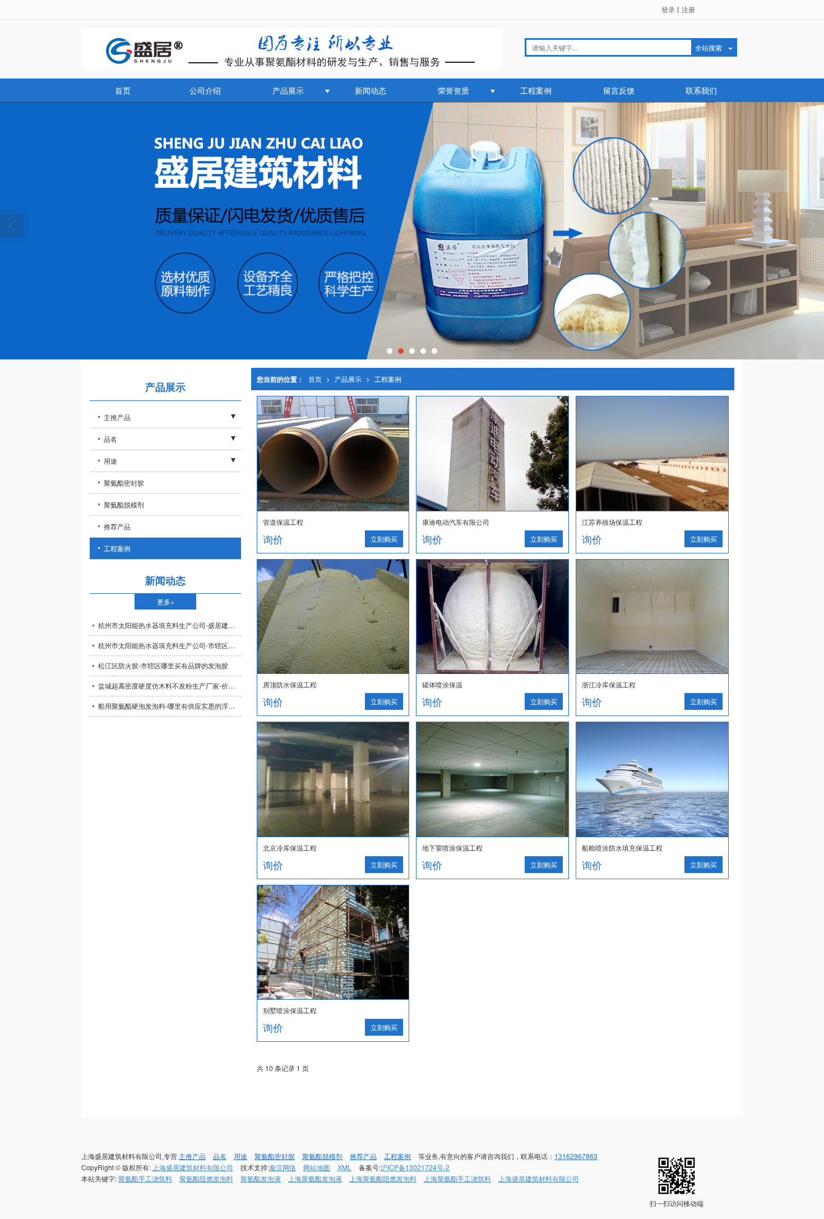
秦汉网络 (282, 1167)
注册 (688, 9)
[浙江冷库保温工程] (652, 617)
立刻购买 (384, 538)
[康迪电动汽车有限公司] (492, 453)
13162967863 (576, 1156)
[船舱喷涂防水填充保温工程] (652, 779)
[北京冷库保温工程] (333, 779)
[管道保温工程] (333, 453)
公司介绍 (205, 90)
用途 (110, 460)
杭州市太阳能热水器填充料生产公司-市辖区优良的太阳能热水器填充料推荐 (169, 645)
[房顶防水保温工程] (333, 617)
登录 (668, 9)
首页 (123, 90)
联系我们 (701, 90)
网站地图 (316, 1167)
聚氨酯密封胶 (124, 482)
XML (344, 1167)
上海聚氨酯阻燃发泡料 (382, 1178)
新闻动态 (370, 90)
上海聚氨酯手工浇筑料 (457, 1178)
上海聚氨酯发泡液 (315, 1178)
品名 (110, 439)
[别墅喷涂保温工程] (333, 942)
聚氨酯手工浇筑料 (145, 1178)
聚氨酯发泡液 (260, 1178)
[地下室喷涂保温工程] (492, 779)
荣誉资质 (453, 90)
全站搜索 (708, 47)
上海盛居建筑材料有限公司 (192, 1167)
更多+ (165, 601)
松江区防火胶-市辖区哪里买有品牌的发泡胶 (163, 665)
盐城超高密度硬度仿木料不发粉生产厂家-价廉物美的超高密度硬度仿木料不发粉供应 (169, 685)
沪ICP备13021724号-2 (415, 1167)
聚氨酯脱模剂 (124, 504)
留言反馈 (619, 90)
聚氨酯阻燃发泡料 (206, 1178)
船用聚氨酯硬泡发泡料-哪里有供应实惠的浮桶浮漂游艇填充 (169, 705)
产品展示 (288, 90)
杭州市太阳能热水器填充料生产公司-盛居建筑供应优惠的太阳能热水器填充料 (169, 625)
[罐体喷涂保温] (492, 617)
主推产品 (117, 417)
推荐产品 (117, 526)
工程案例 (536, 90)
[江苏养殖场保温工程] (652, 453)
